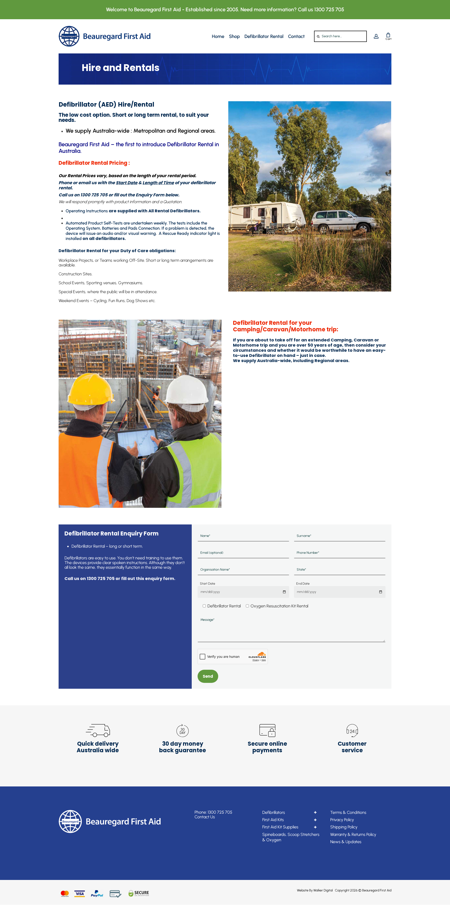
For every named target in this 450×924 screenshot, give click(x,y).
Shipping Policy (343, 827)
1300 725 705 (220, 812)
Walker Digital (323, 890)
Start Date (207, 584)
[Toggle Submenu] (315, 812)
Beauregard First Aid (376, 890)
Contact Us (205, 816)
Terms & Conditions (348, 812)
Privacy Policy (342, 819)
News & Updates (345, 841)
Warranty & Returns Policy (353, 834)
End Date (303, 584)
